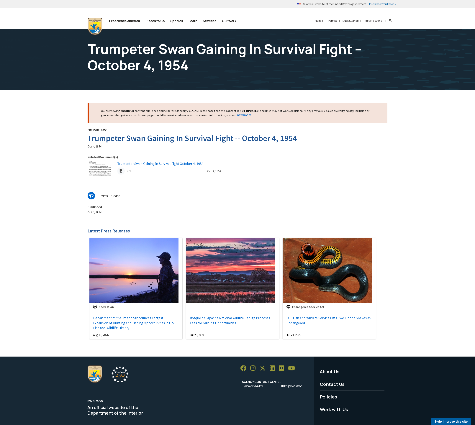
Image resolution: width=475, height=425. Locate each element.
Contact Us (332, 384)
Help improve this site (451, 421)
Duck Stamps (351, 20)
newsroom (244, 115)
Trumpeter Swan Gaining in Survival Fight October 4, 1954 (160, 163)
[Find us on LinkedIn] (273, 368)
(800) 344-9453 (253, 386)
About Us (329, 371)
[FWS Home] (95, 26)
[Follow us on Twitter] (264, 368)
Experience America (124, 21)
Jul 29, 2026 (197, 335)
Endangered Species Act (308, 307)
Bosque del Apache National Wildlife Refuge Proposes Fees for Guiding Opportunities (230, 320)
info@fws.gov (291, 386)
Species (176, 21)
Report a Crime (373, 20)
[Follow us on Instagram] (254, 368)
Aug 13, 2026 (101, 335)
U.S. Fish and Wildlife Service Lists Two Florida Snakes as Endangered (328, 320)
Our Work (229, 21)
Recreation (106, 307)
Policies (328, 397)
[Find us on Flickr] (283, 368)
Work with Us (334, 409)
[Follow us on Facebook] (244, 368)
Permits (333, 20)
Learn (193, 21)
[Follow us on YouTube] (292, 368)
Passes (318, 20)
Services (209, 21)
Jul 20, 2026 (293, 335)
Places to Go (155, 21)
